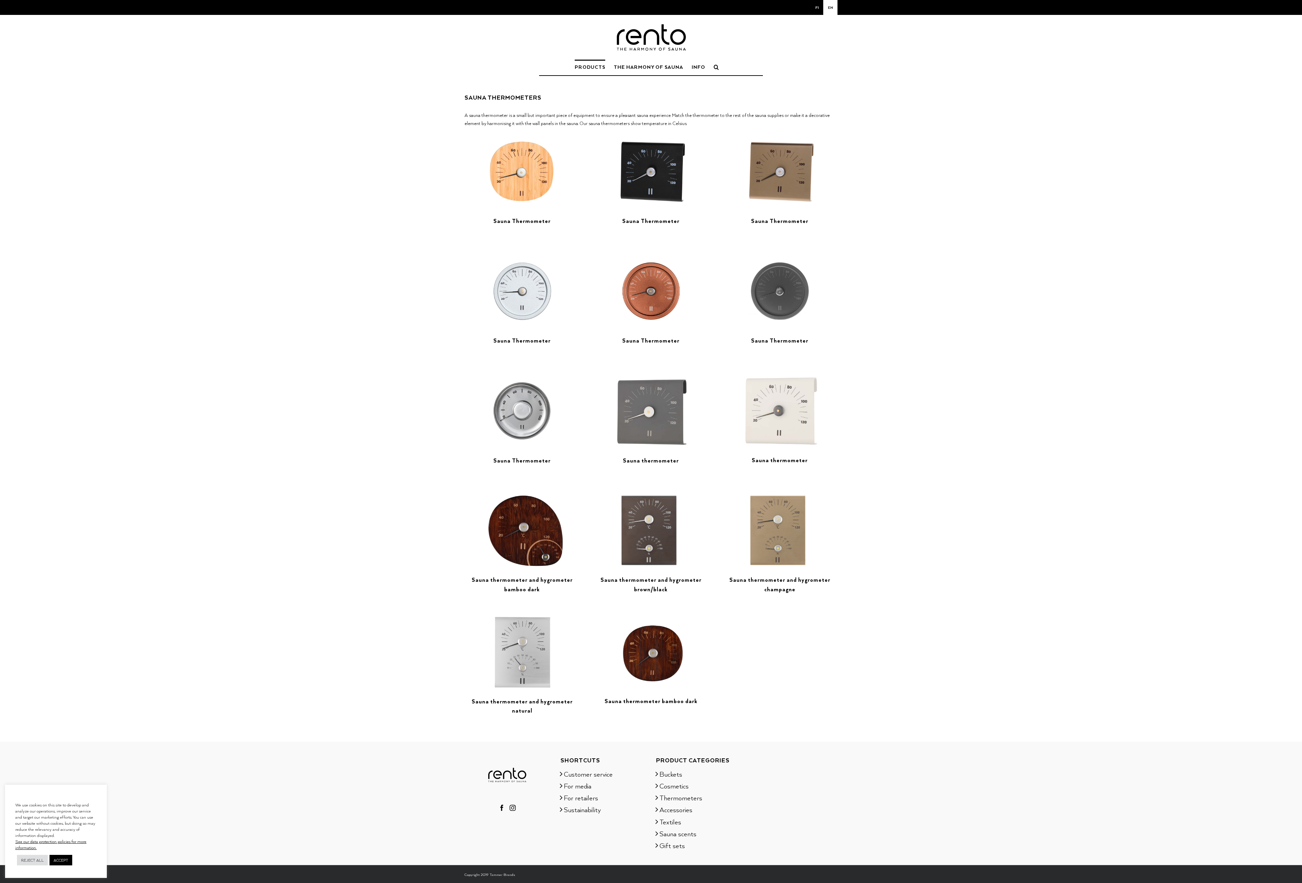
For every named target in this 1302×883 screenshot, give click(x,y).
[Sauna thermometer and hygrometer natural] (522, 618)
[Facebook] (502, 808)
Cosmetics (674, 785)
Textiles (670, 821)
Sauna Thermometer (522, 221)
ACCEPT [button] (61, 860)
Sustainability (582, 809)
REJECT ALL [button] (32, 860)
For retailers (581, 797)
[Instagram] (513, 808)
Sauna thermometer (651, 460)
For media (577, 785)
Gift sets (672, 845)
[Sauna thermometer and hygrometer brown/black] (651, 496)
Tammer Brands (502, 874)
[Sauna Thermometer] (522, 137)
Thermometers (680, 797)
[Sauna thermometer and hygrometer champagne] (780, 496)
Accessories (675, 809)
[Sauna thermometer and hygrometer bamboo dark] (522, 496)
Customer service (588, 774)
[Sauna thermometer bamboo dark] (651, 618)
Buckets (670, 774)
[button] (716, 66)
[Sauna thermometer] (651, 376)
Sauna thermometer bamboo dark (651, 701)
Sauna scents (677, 833)
